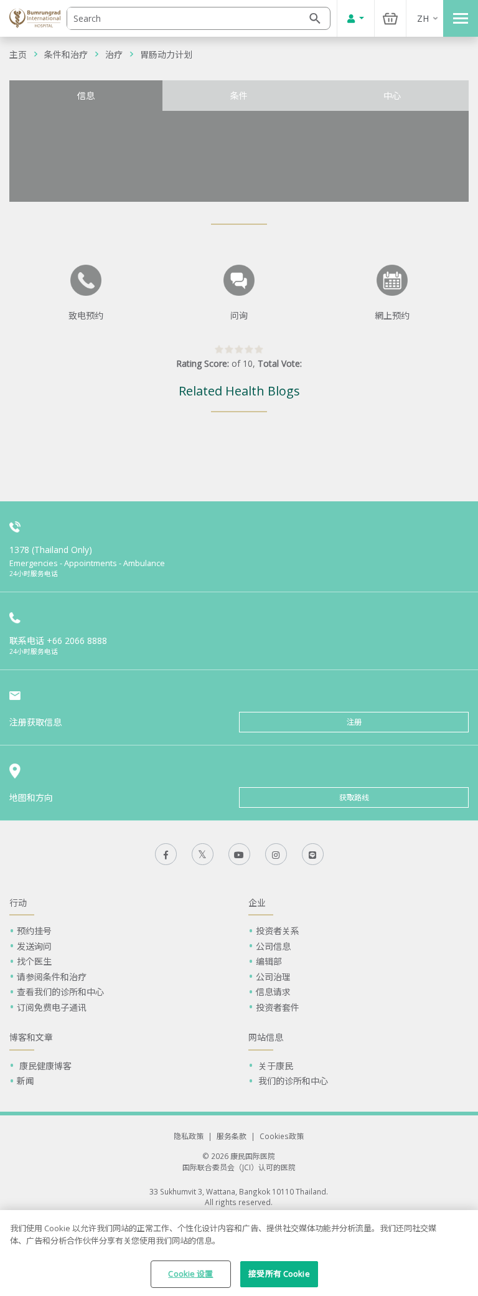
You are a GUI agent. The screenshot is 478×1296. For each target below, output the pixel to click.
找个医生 (34, 961)
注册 (354, 722)
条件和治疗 (66, 54)
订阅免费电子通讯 (52, 1007)
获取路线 (354, 797)
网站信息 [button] (265, 1037)
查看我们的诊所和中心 (60, 992)
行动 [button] (18, 903)
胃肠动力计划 (166, 54)
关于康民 (274, 1066)
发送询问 (34, 946)
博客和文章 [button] (31, 1037)
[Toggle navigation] (460, 18)
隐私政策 (189, 1136)
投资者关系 (277, 931)
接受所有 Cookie (278, 1273)
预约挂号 (34, 931)
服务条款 (231, 1136)
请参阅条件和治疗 (52, 977)
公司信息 (273, 946)
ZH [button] (423, 18)
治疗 (114, 54)
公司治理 (273, 977)
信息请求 (273, 992)
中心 (392, 96)
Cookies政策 (282, 1136)
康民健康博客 (44, 1066)
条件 (239, 96)
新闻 (25, 1081)
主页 (18, 54)
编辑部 (269, 961)
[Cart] (390, 18)
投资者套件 (277, 1007)
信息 (86, 96)
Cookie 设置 (190, 1273)
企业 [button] (257, 903)
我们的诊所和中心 (292, 1081)
